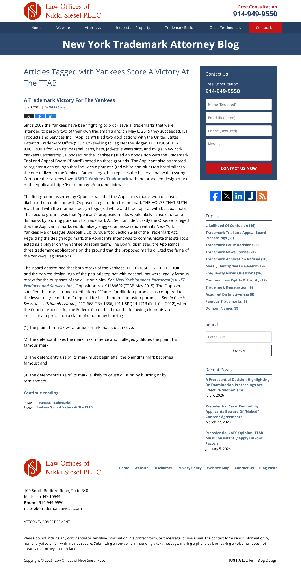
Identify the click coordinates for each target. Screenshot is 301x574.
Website (63, 27)
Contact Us (265, 27)
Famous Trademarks (55, 402)
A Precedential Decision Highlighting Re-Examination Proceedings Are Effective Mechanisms (237, 385)
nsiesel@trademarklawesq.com (53, 508)
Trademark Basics (180, 27)
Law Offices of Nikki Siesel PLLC (79, 560)
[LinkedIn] (238, 196)
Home (36, 27)
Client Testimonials (225, 27)
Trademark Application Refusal (236, 259)
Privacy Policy (190, 467)
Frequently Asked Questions (234, 273)
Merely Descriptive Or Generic (235, 266)
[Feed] (262, 196)
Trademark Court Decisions (233, 245)
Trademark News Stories (231, 252)
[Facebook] (215, 196)
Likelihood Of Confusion (230, 225)
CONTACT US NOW (239, 168)
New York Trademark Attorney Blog (62, 11)
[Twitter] (227, 196)
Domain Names (222, 308)
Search (239, 350)
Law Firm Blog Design (252, 560)
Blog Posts (268, 467)
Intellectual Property (133, 27)
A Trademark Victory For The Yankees (69, 100)
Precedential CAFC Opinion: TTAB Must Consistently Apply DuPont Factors (234, 438)
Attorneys (93, 27)
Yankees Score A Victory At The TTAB (64, 407)
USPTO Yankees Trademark (101, 178)
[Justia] (250, 196)
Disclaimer (163, 467)
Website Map (218, 467)
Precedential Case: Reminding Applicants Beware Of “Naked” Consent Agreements (232, 411)
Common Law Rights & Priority (236, 280)
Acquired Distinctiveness (230, 294)
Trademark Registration (229, 287)
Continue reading (41, 392)
